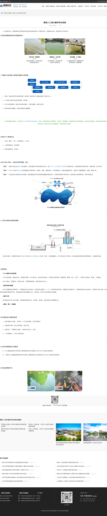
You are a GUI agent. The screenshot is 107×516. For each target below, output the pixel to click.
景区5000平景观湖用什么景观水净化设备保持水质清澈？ (73, 474)
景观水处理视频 (23, 493)
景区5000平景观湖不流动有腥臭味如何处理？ (15, 462)
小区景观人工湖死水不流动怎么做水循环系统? (70, 481)
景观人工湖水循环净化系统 (6, 496)
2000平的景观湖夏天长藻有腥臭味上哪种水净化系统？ (18, 466)
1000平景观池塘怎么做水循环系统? (12, 481)
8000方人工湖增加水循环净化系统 (67, 470)
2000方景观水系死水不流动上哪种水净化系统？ (71, 466)
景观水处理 (19, 170)
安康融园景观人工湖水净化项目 (92, 443)
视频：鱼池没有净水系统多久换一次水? (27, 496)
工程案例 (80, 6)
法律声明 (38, 498)
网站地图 (66, 510)
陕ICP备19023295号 (45, 510)
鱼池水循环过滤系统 (4, 498)
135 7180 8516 (58, 405)
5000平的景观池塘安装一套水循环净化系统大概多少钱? (18, 477)
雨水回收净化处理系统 (5, 500)
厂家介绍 (99, 6)
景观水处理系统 (50, 6)
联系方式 (38, 500)
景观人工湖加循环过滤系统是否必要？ (68, 462)
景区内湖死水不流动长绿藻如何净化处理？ (14, 474)
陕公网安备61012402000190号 (57, 510)
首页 (43, 6)
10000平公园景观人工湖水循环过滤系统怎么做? (71, 477)
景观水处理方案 (71, 6)
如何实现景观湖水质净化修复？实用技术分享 (15, 470)
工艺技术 (86, 6)
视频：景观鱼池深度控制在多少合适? (26, 498)
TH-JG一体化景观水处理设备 (58, 166)
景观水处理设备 (61, 6)
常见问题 (93, 6)
